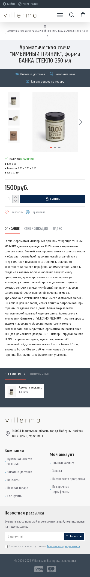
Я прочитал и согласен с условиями (44, 546)
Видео (57, 229)
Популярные (39, 374)
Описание (12, 229)
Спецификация (36, 229)
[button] (29, 122)
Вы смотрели (15, 374)
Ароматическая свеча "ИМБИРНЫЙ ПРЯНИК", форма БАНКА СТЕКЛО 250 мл (30, 387)
